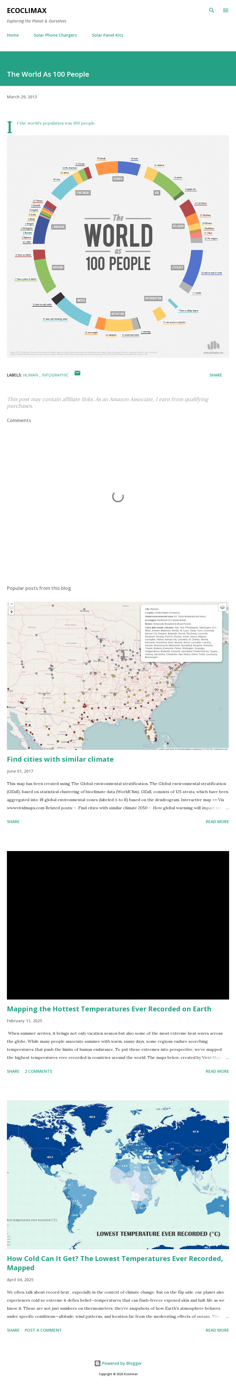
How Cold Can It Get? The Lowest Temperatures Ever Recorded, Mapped (115, 1263)
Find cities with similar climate (60, 759)
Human (31, 375)
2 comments (38, 1071)
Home (13, 35)
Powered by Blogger (121, 1363)
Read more (217, 821)
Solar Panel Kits (107, 35)
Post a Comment (43, 1330)
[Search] (211, 10)
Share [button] (216, 375)
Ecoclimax (27, 10)
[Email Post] (77, 375)
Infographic (55, 375)
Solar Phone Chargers (55, 35)
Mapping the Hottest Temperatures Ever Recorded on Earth (109, 1008)
